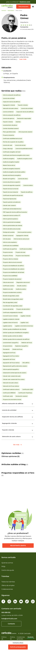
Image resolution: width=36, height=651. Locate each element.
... (17, 59)
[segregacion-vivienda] (32, 423)
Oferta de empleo (7, 585)
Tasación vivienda (8, 430)
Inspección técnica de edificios (12, 417)
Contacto (11, 624)
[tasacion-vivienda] (32, 430)
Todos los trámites (8, 582)
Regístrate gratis (25, 2)
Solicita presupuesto (18, 647)
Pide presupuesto (23, 6)
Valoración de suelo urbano (11, 436)
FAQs (3, 566)
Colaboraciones (7, 589)
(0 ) (23, 453)
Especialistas (11, 10)
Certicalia (3, 10)
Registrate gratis (18, 545)
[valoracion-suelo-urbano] (32, 436)
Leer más (22, 59)
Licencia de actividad (9, 410)
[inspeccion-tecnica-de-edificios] (32, 417)
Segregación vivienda (9, 423)
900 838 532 (5, 612)
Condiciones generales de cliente (21, 639)
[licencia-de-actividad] (32, 410)
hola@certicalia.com (9, 618)
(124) (23, 91)
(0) (31, 25)
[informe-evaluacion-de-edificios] (32, 403)
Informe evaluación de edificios (12, 403)
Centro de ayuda (7, 570)
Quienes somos (7, 563)
